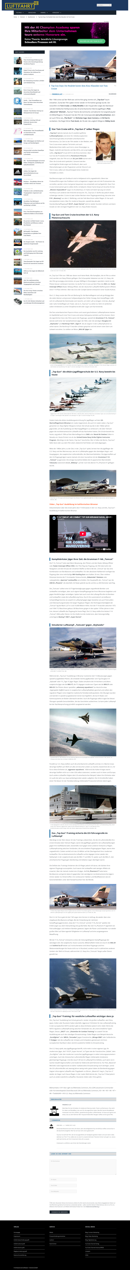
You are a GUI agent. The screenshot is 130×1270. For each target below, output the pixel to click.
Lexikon (51, 1240)
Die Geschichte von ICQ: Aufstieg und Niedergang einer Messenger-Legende (33, 253)
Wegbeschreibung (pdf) (20, 1251)
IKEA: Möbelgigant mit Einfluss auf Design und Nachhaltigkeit (34, 142)
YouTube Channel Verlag (92, 1244)
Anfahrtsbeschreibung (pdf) (21, 1240)
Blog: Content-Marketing (92, 1232)
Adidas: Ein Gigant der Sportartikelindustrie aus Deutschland (31, 173)
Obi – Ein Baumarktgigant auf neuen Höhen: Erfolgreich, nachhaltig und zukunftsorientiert (34, 162)
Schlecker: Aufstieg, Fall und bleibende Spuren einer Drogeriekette (32, 122)
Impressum (17, 1236)
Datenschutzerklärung (92, 1207)
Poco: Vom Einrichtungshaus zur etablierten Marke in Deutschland (33, 212)
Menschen (32, 12)
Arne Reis (59, 1125)
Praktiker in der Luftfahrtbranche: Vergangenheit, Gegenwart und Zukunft (33, 193)
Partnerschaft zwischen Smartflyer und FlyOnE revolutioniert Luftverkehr (34, 152)
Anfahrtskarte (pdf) (19, 1247)
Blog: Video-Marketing (91, 1236)
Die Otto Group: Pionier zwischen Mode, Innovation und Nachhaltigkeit (33, 292)
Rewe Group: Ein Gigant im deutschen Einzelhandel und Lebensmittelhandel (32, 92)
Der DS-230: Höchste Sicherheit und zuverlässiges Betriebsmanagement (34, 302)
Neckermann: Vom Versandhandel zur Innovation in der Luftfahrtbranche (33, 132)
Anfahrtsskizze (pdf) (19, 1244)
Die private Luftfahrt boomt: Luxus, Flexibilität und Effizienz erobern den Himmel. (34, 223)
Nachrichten (52, 1244)
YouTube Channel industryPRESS (94, 1247)
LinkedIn (87, 1251)
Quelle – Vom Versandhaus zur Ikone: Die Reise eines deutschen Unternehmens (33, 102)
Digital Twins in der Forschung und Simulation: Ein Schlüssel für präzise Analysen (34, 72)
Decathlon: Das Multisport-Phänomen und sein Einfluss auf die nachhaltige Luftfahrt (34, 203)
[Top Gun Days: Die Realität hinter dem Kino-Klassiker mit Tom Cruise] (82, 66)
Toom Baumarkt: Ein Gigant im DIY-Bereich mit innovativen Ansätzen (34, 262)
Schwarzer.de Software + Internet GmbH (26, 1268)
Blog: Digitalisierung (90, 1240)
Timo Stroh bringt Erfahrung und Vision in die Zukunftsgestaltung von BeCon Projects (33, 62)
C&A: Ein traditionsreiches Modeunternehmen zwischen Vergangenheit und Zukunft (32, 282)
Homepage (17, 1232)
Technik (19, 12)
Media (51, 1232)
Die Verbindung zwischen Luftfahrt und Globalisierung (34, 82)
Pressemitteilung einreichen (57, 1236)
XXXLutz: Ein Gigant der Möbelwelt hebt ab (34, 272)
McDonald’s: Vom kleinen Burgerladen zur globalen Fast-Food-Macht (32, 233)
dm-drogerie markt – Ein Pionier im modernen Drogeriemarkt (34, 243)
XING (86, 1255)
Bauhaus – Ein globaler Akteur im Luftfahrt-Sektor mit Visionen (33, 182)
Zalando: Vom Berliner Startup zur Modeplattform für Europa (33, 112)
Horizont (55, 12)
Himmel (43, 12)
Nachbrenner (112, 93)
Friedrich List (57, 94)
